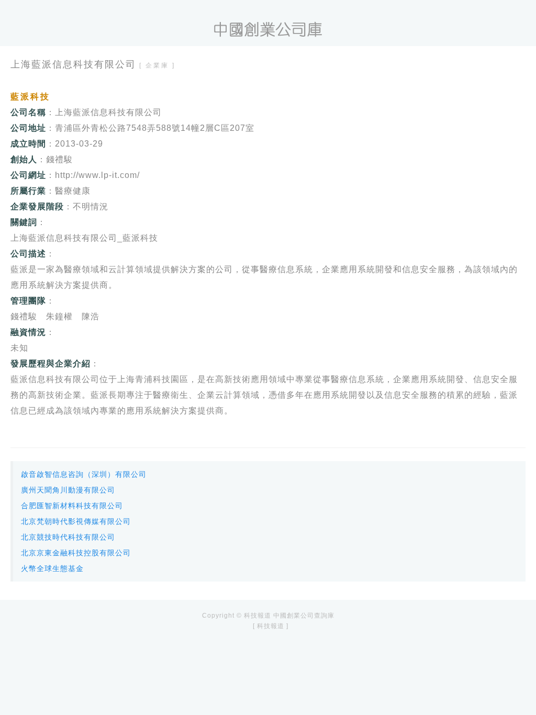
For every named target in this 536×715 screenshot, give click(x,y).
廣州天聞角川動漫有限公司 (68, 490)
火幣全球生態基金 (52, 568)
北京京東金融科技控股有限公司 (76, 553)
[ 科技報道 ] (270, 626)
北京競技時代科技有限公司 (68, 537)
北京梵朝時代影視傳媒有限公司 (76, 521)
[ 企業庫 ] (157, 65)
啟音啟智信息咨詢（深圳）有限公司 (84, 474)
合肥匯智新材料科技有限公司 (72, 505)
